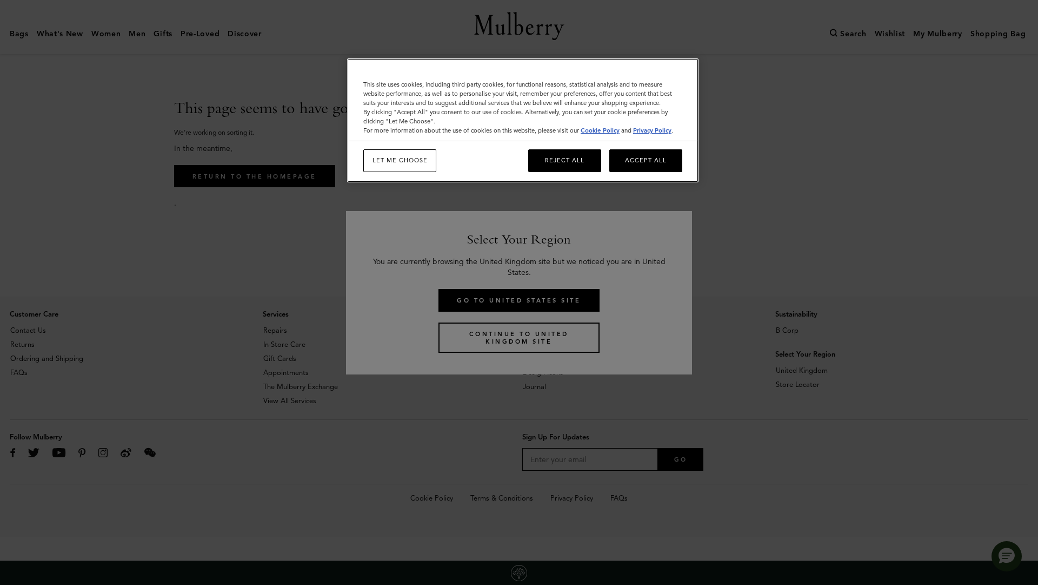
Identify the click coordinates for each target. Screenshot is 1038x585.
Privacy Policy (652, 130)
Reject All (564, 160)
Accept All (646, 160)
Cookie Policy (600, 130)
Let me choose (400, 160)
